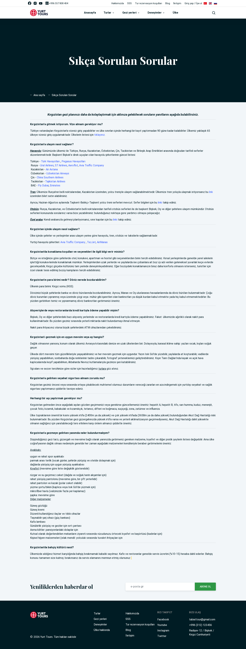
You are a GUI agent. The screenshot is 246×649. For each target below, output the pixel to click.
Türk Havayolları (50, 161)
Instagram (163, 630)
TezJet (91, 242)
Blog (167, 3)
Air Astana (52, 169)
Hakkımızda (117, 3)
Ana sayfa (39, 95)
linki (160, 202)
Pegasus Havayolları (73, 161)
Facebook (163, 619)
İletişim (177, 3)
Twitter (161, 636)
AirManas (102, 242)
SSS (129, 3)
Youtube (162, 625)
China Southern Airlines (50, 177)
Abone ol (205, 586)
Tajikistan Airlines (55, 181)
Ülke (175, 12)
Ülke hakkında (102, 630)
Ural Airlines (47, 165)
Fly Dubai (43, 185)
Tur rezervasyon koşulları (148, 3)
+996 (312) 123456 (200, 625)
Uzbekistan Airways (57, 173)
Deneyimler (155, 12)
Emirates (55, 185)
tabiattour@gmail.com (202, 619)
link (211, 192)
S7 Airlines (61, 165)
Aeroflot (73, 165)
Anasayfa (90, 12)
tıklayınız (99, 134)
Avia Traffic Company (91, 165)
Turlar (108, 12)
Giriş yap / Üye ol (193, 3)
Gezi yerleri (129, 12)
